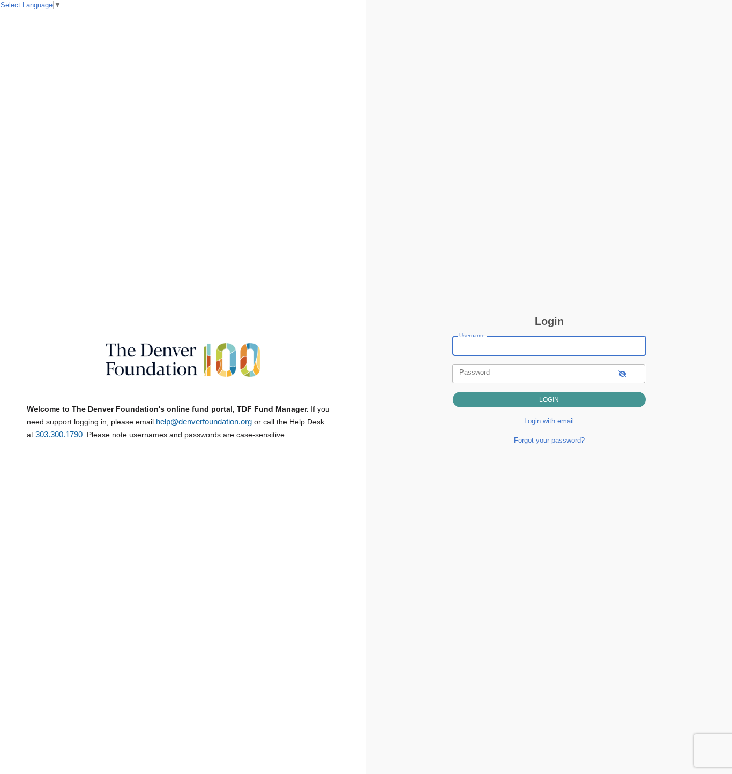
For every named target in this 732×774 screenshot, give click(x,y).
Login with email (549, 421)
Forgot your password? (549, 440)
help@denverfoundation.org (204, 421)
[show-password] (622, 373)
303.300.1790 (59, 434)
